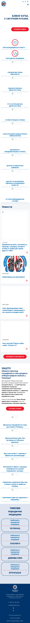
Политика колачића (15, 618)
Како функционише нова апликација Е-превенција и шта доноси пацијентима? (13, 310)
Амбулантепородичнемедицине (15, 522)
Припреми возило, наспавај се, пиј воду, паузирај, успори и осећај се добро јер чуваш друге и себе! (14, 247)
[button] (28, 4)
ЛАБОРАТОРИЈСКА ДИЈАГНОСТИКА (15, 89)
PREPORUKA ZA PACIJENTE (13, 277)
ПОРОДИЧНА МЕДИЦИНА (15, 58)
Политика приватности (15, 615)
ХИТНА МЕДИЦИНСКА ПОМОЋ (14, 47)
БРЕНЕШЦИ (15, 572)
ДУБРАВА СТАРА (15, 558)
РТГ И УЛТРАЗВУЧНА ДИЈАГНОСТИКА (15, 105)
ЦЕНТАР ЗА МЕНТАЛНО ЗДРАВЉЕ (15, 166)
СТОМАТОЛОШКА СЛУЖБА (15, 120)
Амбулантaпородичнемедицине (15, 537)
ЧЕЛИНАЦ (15, 528)
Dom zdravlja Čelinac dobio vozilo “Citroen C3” (13, 344)
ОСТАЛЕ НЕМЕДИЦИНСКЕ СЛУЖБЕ (15, 200)
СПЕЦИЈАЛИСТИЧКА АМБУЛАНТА (15, 73)
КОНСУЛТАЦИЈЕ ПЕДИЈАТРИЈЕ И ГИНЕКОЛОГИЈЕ (15, 135)
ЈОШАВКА (15, 543)
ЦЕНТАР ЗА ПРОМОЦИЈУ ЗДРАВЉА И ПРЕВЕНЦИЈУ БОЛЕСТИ (15, 183)
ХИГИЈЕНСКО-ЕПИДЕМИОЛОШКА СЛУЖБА (15, 151)
